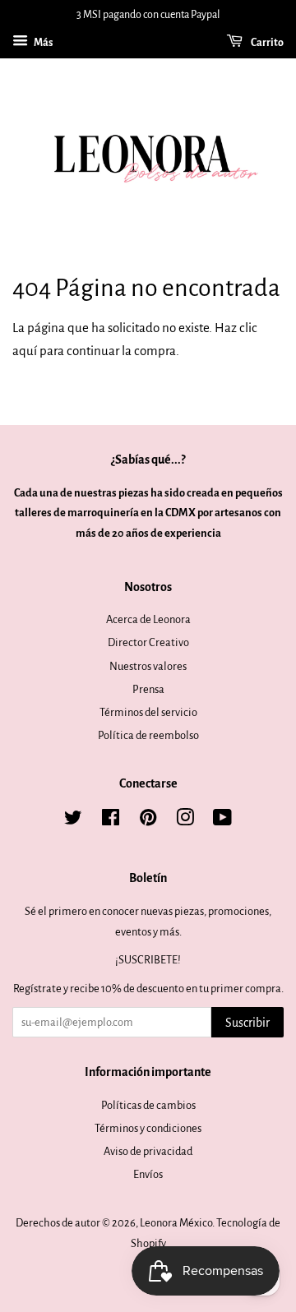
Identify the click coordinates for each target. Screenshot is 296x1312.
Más (42, 43)
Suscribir (247, 1022)
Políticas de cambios (148, 1105)
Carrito (266, 43)
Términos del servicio (148, 712)
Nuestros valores (148, 666)
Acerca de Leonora (148, 619)
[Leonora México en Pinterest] (148, 821)
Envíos (148, 1174)
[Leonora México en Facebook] (110, 821)
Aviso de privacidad (148, 1151)
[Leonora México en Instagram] (185, 821)
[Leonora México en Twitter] (73, 821)
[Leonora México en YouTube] (222, 821)
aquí (24, 351)
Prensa (148, 689)
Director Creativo (148, 642)
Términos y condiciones (148, 1128)
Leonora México (176, 1223)
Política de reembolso (148, 735)
